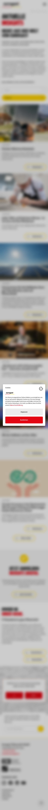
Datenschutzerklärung (16, 405)
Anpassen (24, 412)
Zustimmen (24, 420)
